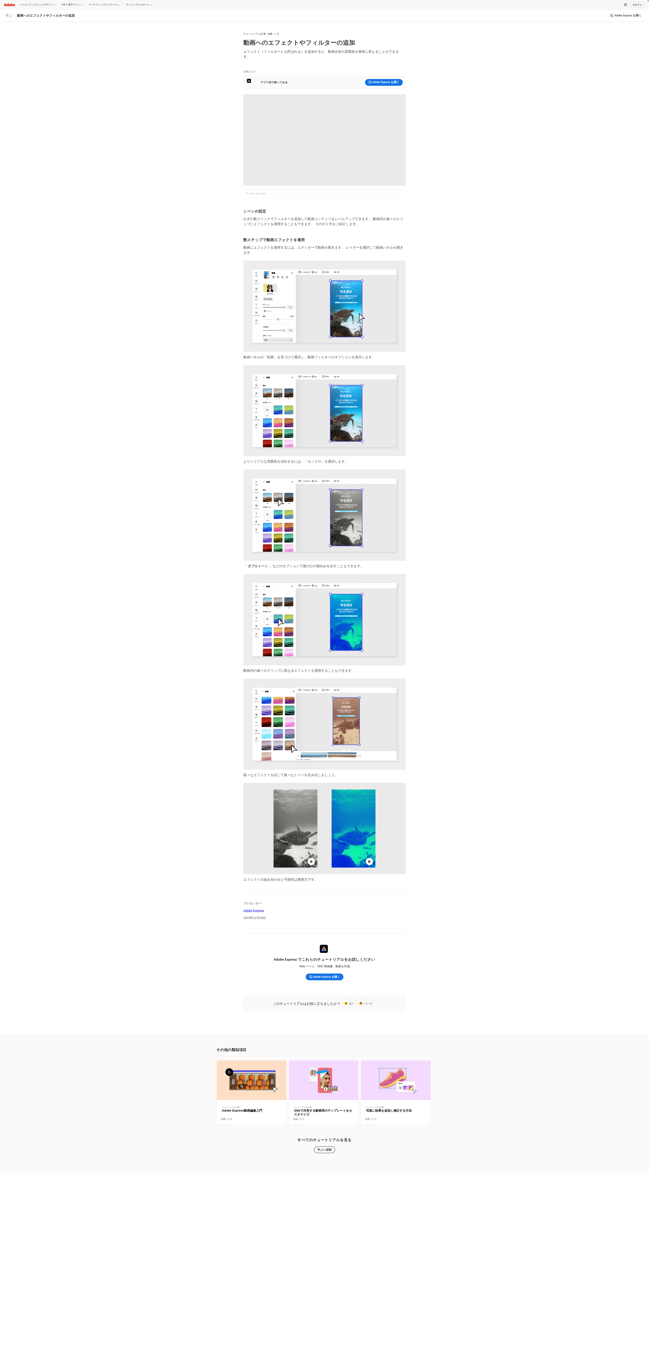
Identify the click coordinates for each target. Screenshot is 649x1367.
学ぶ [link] (9, 15)
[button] (625, 4)
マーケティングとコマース (103, 4)
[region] (251, 1092)
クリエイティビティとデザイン (36, 4)
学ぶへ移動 (324, 1149)
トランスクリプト (258, 193)
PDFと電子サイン (71, 4)
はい (352, 1003)
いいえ (368, 1003)
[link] (9, 15)
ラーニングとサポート (138, 4)
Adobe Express (253, 910)
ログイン (637, 4)
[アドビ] (9, 4)
